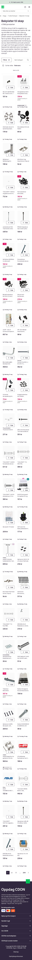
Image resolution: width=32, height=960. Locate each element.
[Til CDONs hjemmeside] (2, 7)
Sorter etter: (9, 65)
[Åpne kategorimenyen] (29, 7)
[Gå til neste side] (28, 872)
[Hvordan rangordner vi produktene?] (3, 65)
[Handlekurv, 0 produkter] (25, 7)
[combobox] (16, 11)
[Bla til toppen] (28, 881)
